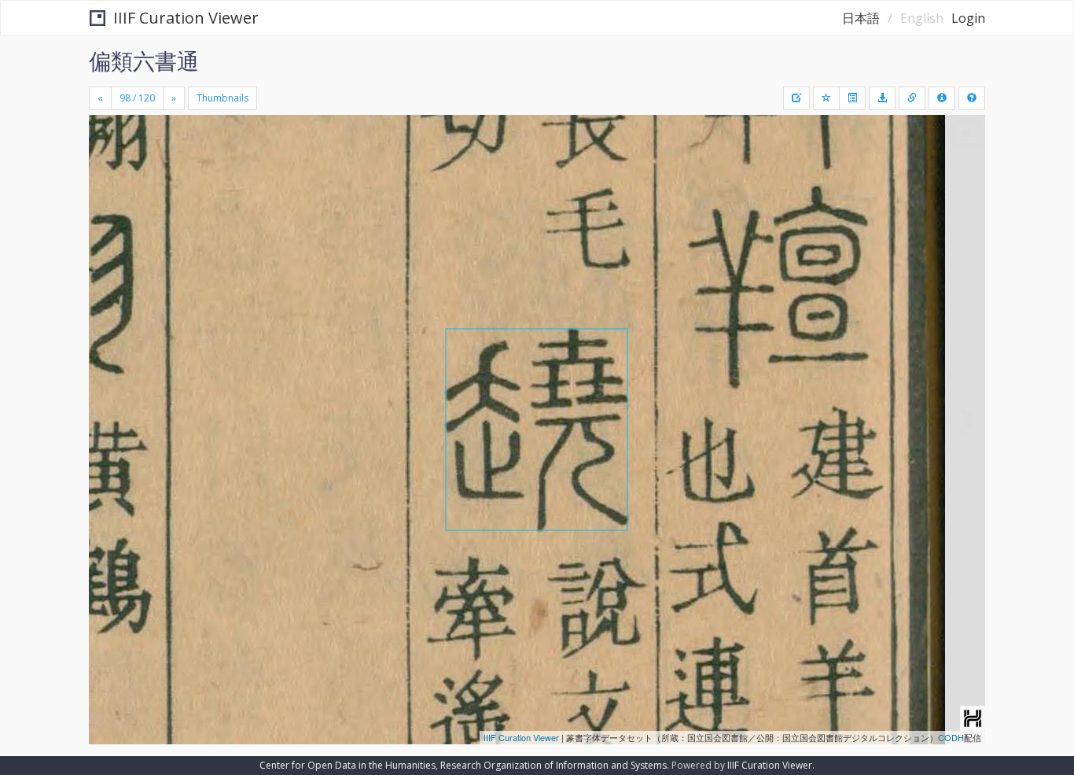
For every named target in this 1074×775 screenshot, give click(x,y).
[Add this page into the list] (826, 98)
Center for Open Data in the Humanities (347, 765)
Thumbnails (222, 98)
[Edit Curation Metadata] (796, 98)
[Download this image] (882, 98)
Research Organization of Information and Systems (553, 765)
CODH (951, 737)
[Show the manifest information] (942, 98)
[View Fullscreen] (107, 182)
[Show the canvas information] (912, 98)
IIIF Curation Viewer (186, 17)
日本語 (861, 18)
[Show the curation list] (852, 98)
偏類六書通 (144, 61)
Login (968, 18)
